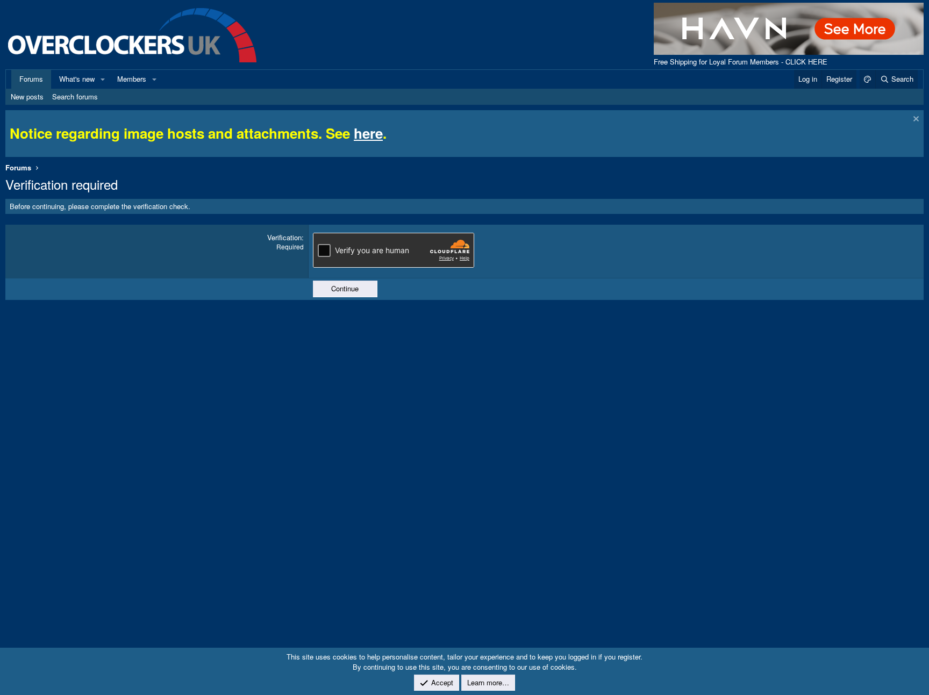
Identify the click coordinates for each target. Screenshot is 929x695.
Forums (31, 79)
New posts (27, 96)
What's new (77, 79)
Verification (284, 237)
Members (131, 79)
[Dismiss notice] (914, 120)
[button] (103, 79)
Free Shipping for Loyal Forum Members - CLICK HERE (740, 61)
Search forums (75, 96)
